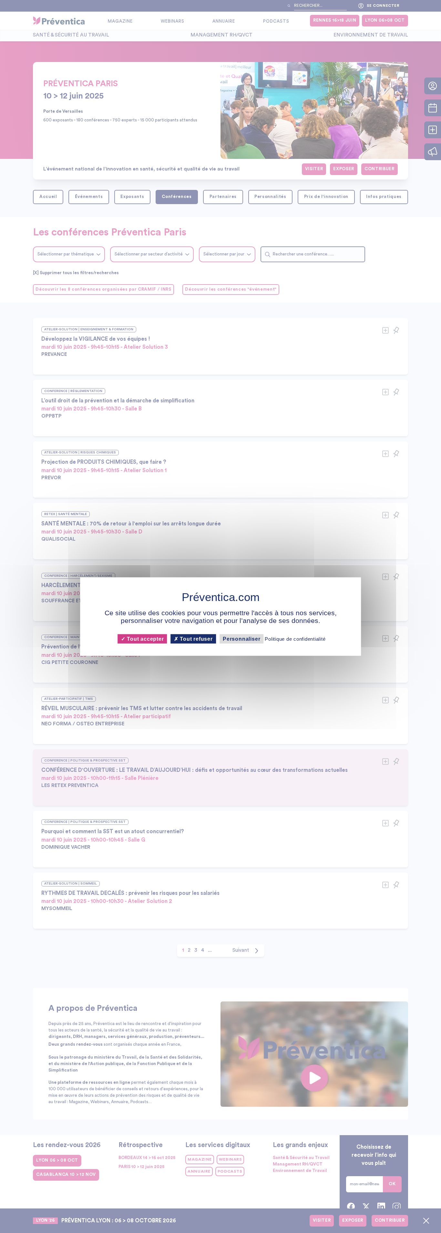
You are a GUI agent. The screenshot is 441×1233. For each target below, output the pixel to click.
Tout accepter (144, 638)
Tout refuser (196, 638)
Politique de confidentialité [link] (295, 638)
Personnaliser (241, 638)
